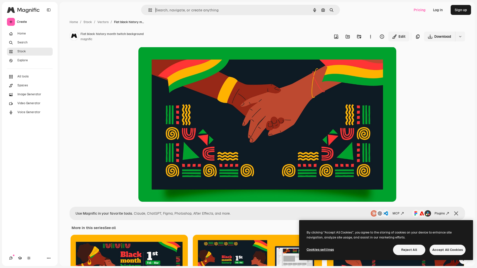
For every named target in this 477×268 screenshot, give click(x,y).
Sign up (461, 10)
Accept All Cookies (447, 250)
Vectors (103, 22)
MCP (396, 213)
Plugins (440, 213)
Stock (87, 22)
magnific (86, 39)
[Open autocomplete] (148, 10)
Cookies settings (320, 249)
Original (170, 56)
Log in (438, 10)
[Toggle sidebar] (49, 10)
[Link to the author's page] (74, 37)
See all (110, 228)
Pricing (420, 10)
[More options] (370, 36)
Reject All (409, 250)
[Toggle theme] (29, 258)
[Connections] (11, 258)
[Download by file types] (460, 36)
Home (74, 22)
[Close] (456, 213)
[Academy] (20, 258)
